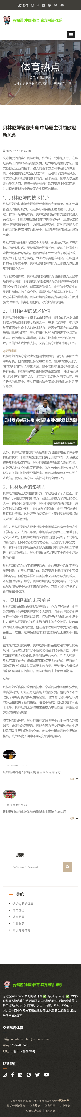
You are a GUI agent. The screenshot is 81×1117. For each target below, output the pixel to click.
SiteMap (50, 1110)
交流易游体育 (21, 930)
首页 (32, 78)
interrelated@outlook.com (32, 1039)
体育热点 (46, 78)
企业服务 (18, 923)
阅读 (72, 779)
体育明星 (18, 917)
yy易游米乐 (62, 1100)
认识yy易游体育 (23, 903)
